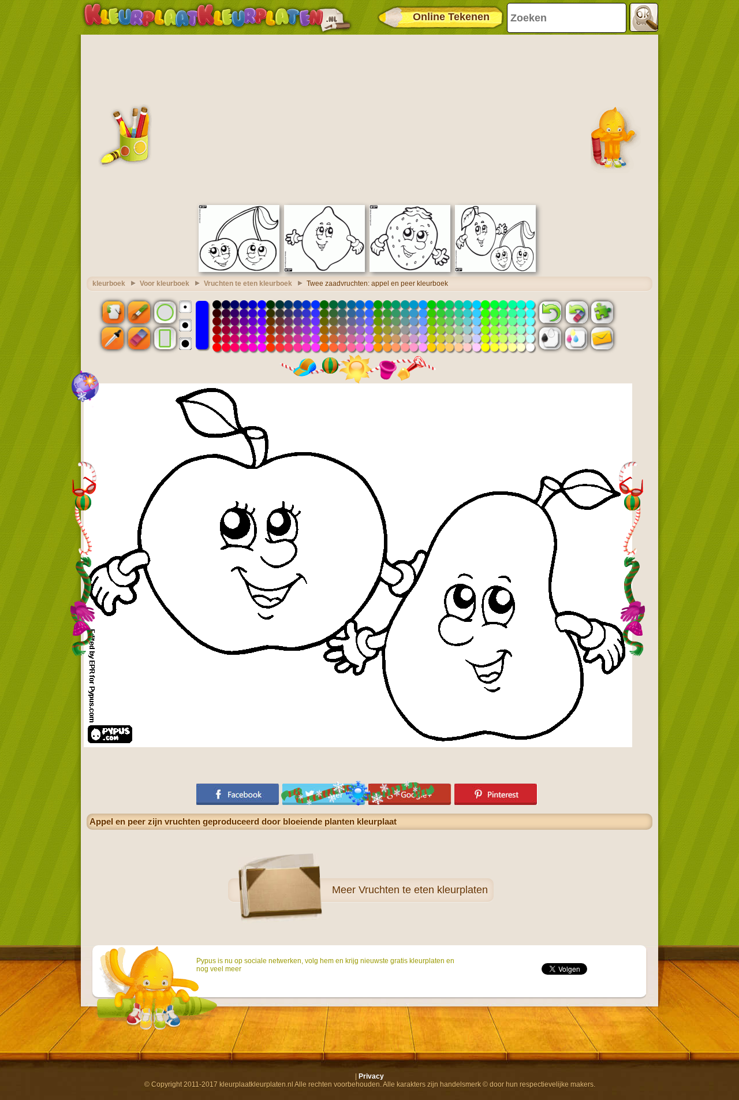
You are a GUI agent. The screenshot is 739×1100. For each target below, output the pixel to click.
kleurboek (108, 283)
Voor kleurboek (164, 283)
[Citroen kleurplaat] (324, 270)
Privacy (371, 1076)
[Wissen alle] (576, 312)
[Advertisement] (369, 118)
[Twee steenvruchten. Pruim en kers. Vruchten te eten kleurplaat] (495, 270)
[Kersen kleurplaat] (239, 270)
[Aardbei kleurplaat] (410, 270)
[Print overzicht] (550, 338)
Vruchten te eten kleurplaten (423, 890)
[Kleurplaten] (217, 17)
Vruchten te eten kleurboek (248, 283)
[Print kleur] (576, 338)
